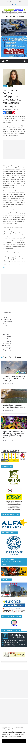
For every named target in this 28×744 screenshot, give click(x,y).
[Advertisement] (14, 149)
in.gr (4, 267)
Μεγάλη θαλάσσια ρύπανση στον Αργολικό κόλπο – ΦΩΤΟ (14, 406)
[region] (14, 734)
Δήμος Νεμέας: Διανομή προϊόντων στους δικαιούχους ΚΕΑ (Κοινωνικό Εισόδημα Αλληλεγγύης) (6, 342)
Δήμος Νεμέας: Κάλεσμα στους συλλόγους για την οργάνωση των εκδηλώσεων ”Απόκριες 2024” (14, 435)
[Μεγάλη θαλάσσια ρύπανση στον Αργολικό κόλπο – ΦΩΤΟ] (14, 390)
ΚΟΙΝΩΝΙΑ (10, 86)
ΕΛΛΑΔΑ (4, 86)
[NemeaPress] (3, 61)
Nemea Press (17, 109)
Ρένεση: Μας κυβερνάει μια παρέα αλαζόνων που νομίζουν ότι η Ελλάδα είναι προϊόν (7, 319)
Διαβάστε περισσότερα (15, 736)
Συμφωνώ (14, 741)
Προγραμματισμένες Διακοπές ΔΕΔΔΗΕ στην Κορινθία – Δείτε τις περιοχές (14, 378)
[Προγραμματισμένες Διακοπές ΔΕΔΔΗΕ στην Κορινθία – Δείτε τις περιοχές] (14, 362)
